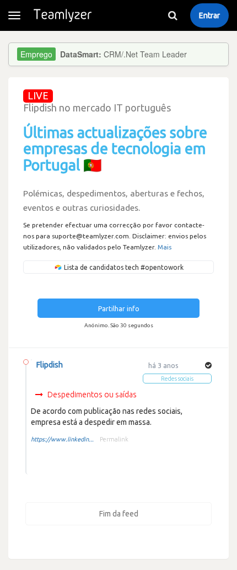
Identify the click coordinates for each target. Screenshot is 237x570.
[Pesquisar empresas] (172, 15)
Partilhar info (118, 308)
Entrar (209, 15)
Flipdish (49, 364)
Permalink (114, 439)
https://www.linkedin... (62, 439)
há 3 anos (163, 365)
